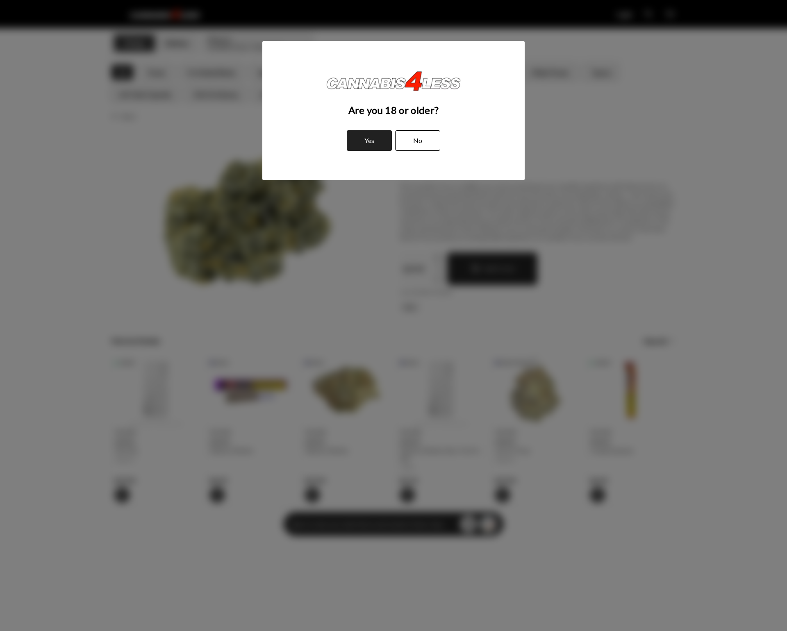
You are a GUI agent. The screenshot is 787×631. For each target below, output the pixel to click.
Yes (369, 140)
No (417, 140)
